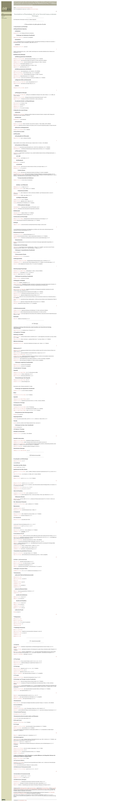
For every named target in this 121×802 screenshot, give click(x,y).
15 (27, 7)
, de (16, 125)
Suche (3, 17)
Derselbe (15, 41)
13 (25, 7)
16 (28, 7)
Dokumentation (4, 18)
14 (26, 7)
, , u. (18, 218)
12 (24, 7)
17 (29, 7)
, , (18, 37)
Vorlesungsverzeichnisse (6, 14)
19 (31, 7)
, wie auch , (35, 788)
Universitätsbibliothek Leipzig (22, 800)
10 (22, 7)
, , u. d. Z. (19, 58)
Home (3, 13)
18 (30, 7)
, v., (18, 592)
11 (23, 7)
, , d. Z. (20, 260)
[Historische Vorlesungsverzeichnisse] (6, 6)
